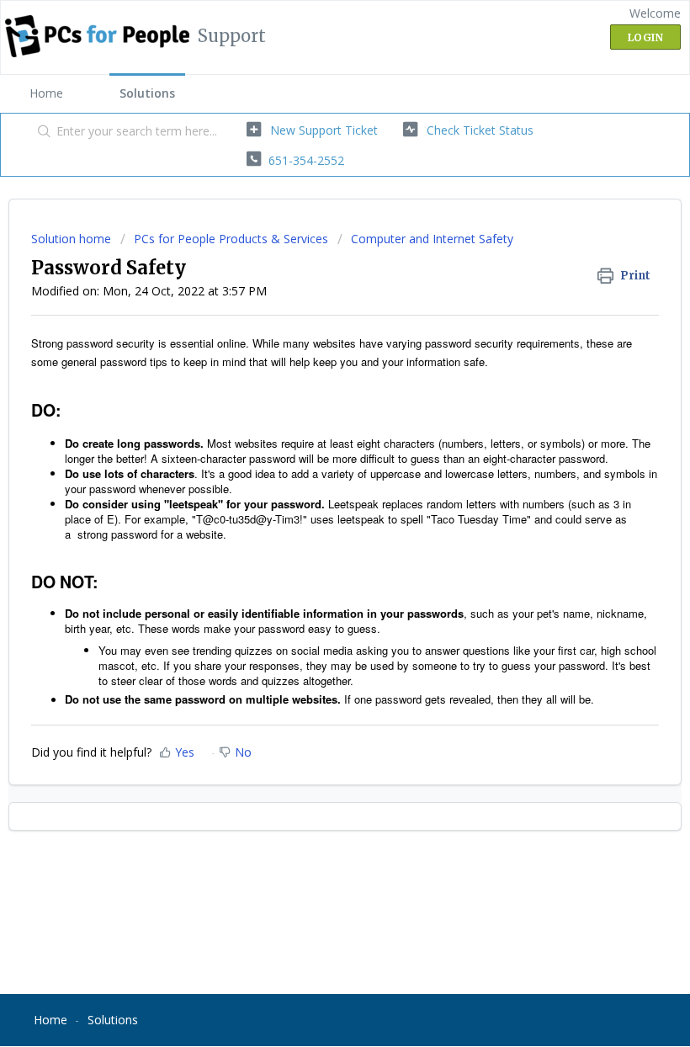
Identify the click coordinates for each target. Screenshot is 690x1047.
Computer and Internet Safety (432, 239)
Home (46, 93)
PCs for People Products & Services (231, 239)
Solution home (72, 239)
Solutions (147, 93)
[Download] (313, 515)
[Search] (40, 132)
